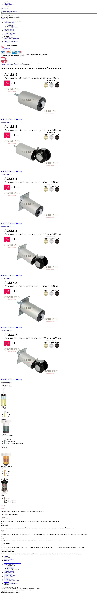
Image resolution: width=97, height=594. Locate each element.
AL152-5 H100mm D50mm (11, 119)
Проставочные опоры (9, 33)
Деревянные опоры (9, 29)
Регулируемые (10, 26)
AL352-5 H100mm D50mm (11, 327)
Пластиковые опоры (9, 30)
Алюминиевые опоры (9, 22)
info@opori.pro (4, 18)
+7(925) (5, 8)
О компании (7, 3)
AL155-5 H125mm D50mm (11, 171)
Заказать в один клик (6, 122)
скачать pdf (7, 48)
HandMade (6, 40)
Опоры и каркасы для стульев (11, 38)
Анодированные (11, 23)
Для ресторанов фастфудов (11, 41)
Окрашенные (10, 25)
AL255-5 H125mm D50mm (11, 275)
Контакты (6, 6)
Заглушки (6, 42)
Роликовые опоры (8, 32)
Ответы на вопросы (9, 4)
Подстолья (6, 36)
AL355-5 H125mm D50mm (11, 379)
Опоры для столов (8, 34)
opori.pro (10, 11)
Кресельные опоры (8, 37)
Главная (6, 1)
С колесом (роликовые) (13, 27)
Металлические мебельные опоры (12, 21)
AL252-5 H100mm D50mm (11, 223)
